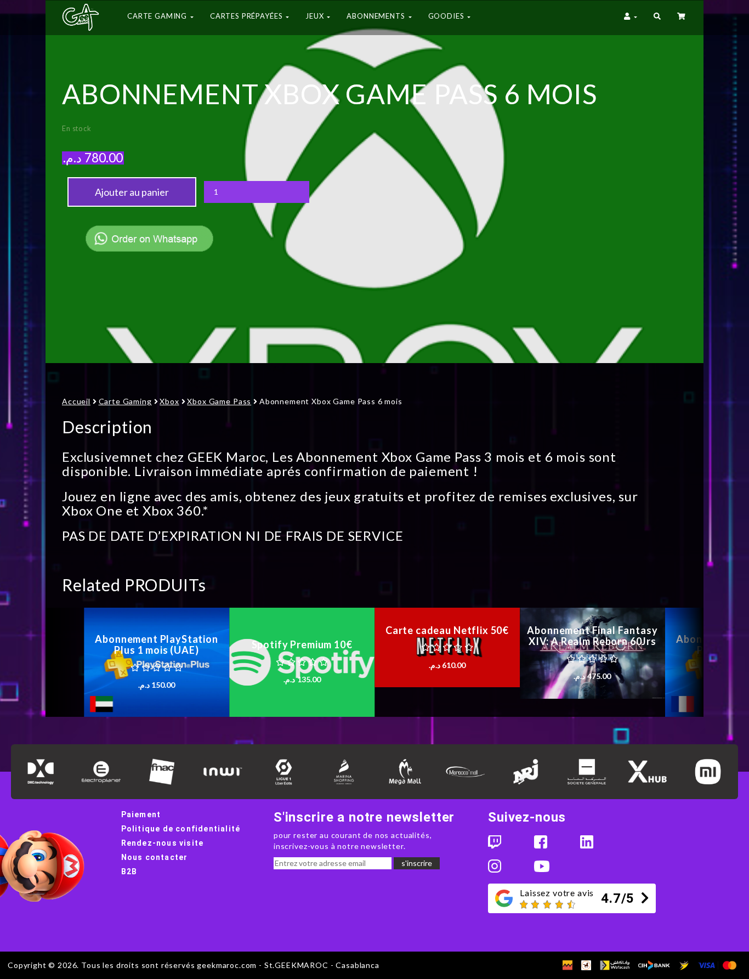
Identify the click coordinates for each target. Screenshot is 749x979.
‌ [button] (682, 17)
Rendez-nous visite (162, 843)
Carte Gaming (125, 401)
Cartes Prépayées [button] (247, 16)
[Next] (684, 662)
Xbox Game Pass (219, 401)
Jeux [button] (315, 16)
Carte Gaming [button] (158, 16)
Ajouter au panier (132, 192)
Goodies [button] (447, 16)
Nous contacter (154, 857)
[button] (657, 17)
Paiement (141, 814)
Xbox (169, 401)
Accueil (76, 401)
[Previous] (65, 662)
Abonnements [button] (377, 16)
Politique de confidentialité (181, 828)
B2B (129, 871)
